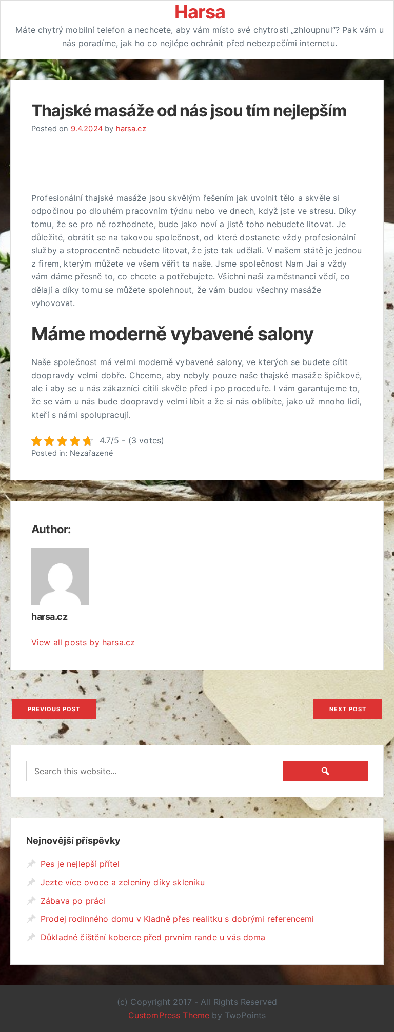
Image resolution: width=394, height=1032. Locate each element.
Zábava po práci (73, 901)
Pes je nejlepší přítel (80, 864)
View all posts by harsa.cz (83, 642)
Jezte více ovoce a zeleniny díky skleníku (123, 882)
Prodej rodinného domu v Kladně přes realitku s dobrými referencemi (177, 919)
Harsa (199, 12)
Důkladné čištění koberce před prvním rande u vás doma (153, 937)
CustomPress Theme (169, 1015)
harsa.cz (131, 128)
